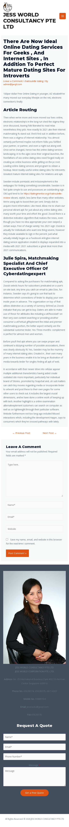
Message (34, 765)
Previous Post (21, 432)
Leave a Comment (12, 81)
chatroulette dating (33, 81)
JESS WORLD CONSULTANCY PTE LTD (29, 21)
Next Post (50, 432)
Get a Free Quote (34, 792)
